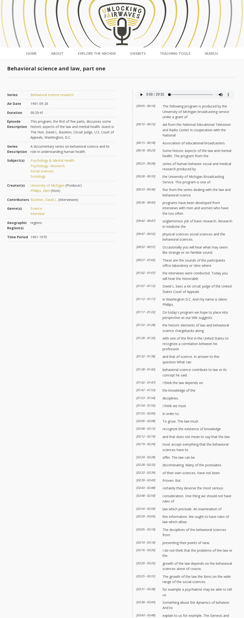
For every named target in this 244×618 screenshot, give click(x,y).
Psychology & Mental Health (52, 160)
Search (211, 53)
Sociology (38, 176)
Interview (37, 213)
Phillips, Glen (40, 190)
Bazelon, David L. (43, 199)
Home (31, 53)
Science (36, 208)
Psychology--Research (47, 166)
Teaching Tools (175, 53)
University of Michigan (47, 185)
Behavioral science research (52, 94)
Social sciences (42, 171)
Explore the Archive (97, 53)
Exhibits (138, 53)
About (57, 53)
